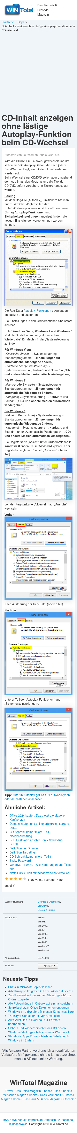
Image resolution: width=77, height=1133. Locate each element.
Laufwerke (43, 905)
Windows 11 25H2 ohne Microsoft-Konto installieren (41, 1011)
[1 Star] (7, 879)
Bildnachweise (18, 1124)
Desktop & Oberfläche (49, 901)
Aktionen (48, 966)
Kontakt (22, 1120)
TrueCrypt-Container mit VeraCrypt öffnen (35, 1016)
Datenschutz (52, 1120)
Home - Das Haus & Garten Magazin (37, 1099)
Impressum (35, 1120)
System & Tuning (46, 909)
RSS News (10, 1120)
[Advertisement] (38, 72)
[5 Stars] (25, 879)
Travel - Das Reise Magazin (23, 1091)
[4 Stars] (20, 879)
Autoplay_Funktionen (37, 310)
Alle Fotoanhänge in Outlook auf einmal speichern (40, 1003)
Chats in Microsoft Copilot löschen (30, 987)
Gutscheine (68, 1099)
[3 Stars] (16, 879)
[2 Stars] (11, 879)
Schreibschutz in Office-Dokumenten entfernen (38, 1007)
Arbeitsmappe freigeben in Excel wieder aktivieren (40, 991)
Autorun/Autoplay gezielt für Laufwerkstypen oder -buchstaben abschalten (37, 797)
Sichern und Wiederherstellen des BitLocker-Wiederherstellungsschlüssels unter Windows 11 (39, 1030)
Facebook (67, 1120)
